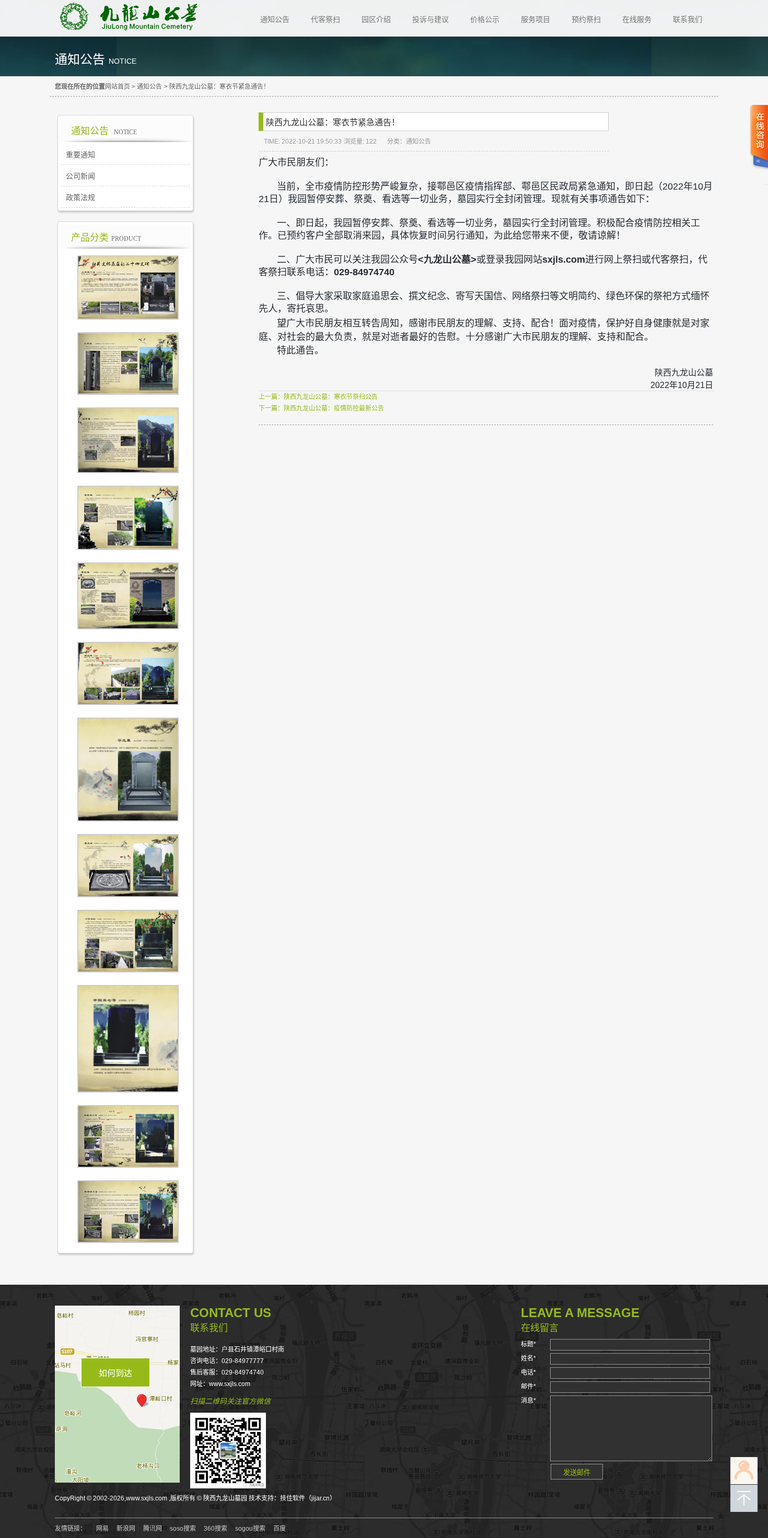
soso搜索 (183, 1528)
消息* (528, 1400)
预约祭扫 (586, 19)
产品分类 (106, 237)
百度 (279, 1528)
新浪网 (126, 1528)
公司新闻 (80, 176)
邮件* (528, 1386)
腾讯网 (152, 1528)
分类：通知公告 (409, 141)
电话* (528, 1372)
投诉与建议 (430, 19)
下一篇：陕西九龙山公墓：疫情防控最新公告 (321, 408)
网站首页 (117, 86)
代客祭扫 (325, 19)
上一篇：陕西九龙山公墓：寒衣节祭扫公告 (318, 397)
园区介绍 (376, 19)
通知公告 (274, 19)
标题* (528, 1344)
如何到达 (115, 1373)
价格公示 (484, 19)
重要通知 (80, 154)
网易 (102, 1528)
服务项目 (535, 19)
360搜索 (215, 1528)
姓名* (528, 1358)
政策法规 (80, 197)
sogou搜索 (250, 1528)
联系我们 (687, 19)
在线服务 (636, 19)
